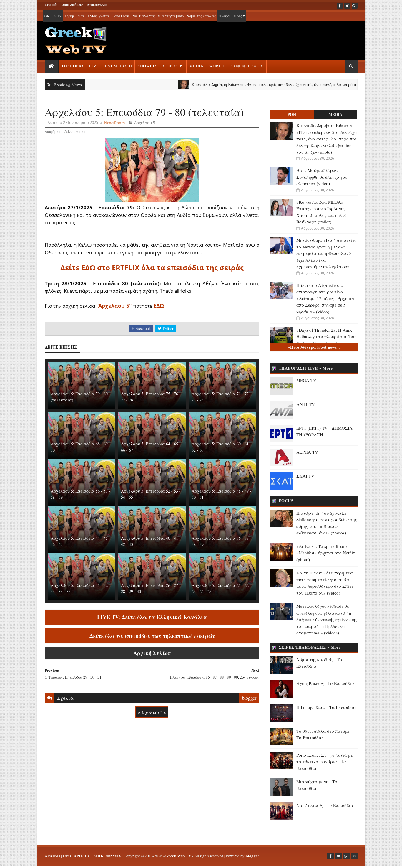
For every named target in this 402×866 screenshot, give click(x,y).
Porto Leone (120, 15)
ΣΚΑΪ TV (305, 476)
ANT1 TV (305, 404)
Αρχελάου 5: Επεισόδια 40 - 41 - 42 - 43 (151, 541)
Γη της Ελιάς (74, 15)
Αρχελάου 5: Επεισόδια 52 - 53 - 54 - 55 (151, 494)
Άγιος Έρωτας (98, 15)
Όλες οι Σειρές (231, 15)
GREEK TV (53, 15)
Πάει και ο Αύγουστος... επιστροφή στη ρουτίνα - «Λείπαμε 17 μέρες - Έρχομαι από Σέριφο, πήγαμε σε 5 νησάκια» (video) (325, 298)
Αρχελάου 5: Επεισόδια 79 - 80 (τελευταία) (79, 397)
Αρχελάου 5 (144, 122)
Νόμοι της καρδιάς (201, 15)
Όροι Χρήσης (72, 4)
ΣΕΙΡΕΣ (170, 66)
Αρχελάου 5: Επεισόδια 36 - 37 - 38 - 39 (221, 541)
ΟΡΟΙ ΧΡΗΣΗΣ (76, 855)
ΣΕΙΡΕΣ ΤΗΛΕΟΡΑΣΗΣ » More (310, 647)
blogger (249, 698)
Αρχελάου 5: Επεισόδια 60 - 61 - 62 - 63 (221, 447)
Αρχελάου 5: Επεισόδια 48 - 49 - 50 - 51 (221, 494)
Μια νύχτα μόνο (170, 15)
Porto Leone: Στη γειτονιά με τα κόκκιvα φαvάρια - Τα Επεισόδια (324, 761)
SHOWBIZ (147, 66)
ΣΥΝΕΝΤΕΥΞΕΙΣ (247, 66)
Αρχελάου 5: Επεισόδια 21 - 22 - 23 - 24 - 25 (221, 588)
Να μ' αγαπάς (143, 15)
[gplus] (355, 6)
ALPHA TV (307, 452)
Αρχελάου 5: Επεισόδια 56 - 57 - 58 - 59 (80, 494)
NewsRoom (114, 122)
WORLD (217, 66)
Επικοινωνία (97, 4)
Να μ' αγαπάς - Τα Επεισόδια (324, 805)
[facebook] (340, 6)
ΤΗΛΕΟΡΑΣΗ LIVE (80, 66)
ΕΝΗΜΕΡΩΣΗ (118, 66)
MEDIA (196, 66)
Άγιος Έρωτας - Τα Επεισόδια (325, 683)
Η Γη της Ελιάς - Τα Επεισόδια (326, 707)
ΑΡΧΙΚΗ (52, 855)
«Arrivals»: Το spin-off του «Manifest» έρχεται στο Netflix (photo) (325, 552)
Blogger (252, 855)
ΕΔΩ (158, 305)
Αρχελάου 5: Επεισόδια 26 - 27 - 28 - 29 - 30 (151, 588)
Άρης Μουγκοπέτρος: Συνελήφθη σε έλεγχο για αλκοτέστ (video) (321, 176)
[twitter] (347, 6)
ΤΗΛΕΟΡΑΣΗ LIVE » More (306, 368)
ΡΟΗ (292, 114)
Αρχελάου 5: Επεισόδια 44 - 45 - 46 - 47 (80, 541)
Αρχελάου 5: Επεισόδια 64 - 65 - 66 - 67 (151, 447)
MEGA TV (306, 380)
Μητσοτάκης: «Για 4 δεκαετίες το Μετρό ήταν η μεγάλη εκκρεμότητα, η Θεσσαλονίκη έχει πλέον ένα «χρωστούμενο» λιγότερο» (326, 253)
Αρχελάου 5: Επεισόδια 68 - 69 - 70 (80, 447)
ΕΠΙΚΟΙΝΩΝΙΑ (107, 855)
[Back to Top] (354, 856)
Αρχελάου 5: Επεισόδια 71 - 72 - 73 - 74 (221, 397)
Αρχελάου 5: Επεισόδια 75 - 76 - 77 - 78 (151, 397)
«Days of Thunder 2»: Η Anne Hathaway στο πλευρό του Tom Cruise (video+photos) (326, 336)
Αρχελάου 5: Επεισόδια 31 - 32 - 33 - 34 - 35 (80, 588)
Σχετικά (51, 4)
